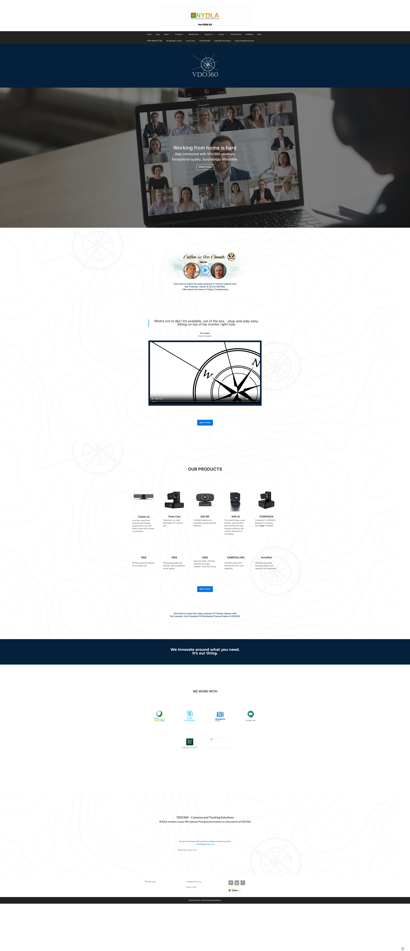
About (166, 34)
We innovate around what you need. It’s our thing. (205, 651)
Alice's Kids (191, 887)
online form (192, 850)
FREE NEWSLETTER (154, 41)
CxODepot (249, 34)
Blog (259, 34)
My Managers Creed (174, 41)
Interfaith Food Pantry (222, 41)
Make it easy (205, 166)
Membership (193, 34)
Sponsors (208, 34)
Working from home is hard (205, 148)
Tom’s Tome (190, 41)
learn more (205, 422)
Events (221, 34)
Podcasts (178, 34)
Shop (158, 34)
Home (149, 34)
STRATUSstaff (204, 41)
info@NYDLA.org (193, 882)
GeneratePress (215, 900)
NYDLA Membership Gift (244, 41)
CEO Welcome (236, 34)
